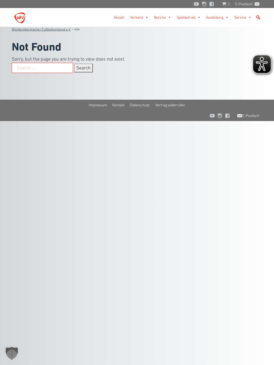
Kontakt (118, 105)
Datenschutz (140, 105)
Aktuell (119, 17)
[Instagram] (204, 4)
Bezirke (160, 17)
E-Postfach (244, 4)
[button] (258, 17)
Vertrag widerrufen (170, 105)
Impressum (98, 105)
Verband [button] (136, 17)
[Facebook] (213, 4)
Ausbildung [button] (214, 17)
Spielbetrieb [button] (186, 17)
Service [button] (240, 17)
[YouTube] (196, 4)
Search (83, 68)
